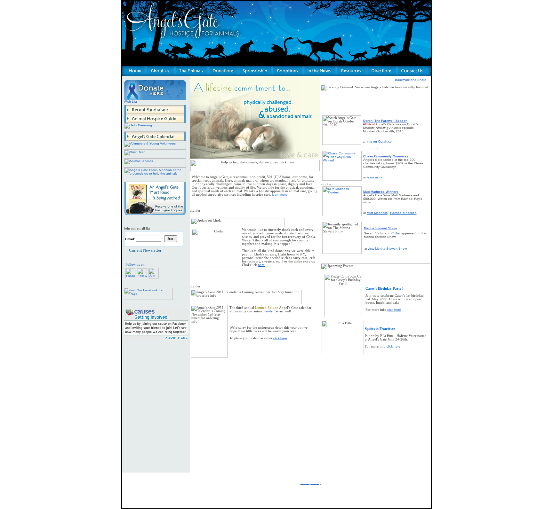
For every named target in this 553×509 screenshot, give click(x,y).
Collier (395, 233)
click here (280, 338)
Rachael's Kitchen (403, 213)
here (261, 265)
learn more (374, 177)
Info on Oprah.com (380, 141)
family (268, 311)
